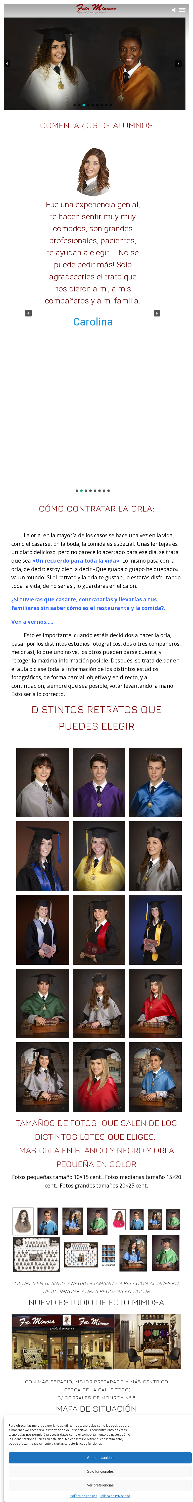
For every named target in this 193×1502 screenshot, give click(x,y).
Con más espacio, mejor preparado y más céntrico (96, 1381)
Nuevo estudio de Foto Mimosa (96, 1302)
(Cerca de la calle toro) (96, 1389)
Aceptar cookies (100, 1457)
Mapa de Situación (96, 1408)
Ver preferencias (100, 1485)
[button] (7, 63)
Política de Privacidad (115, 1496)
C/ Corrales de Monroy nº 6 (97, 1397)
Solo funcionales (100, 1471)
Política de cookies (83, 1496)
